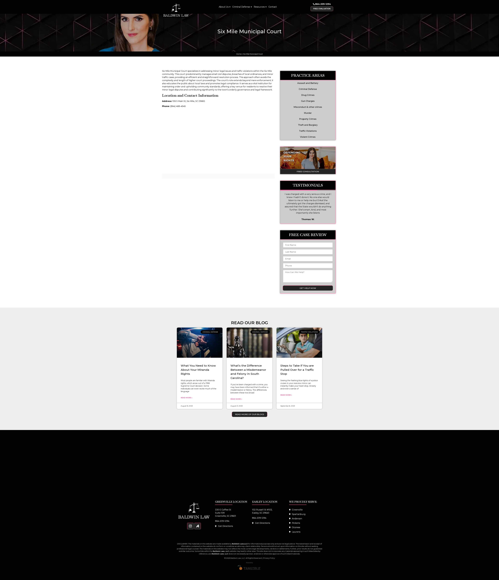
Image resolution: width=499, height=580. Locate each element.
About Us (224, 7)
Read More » (186, 398)
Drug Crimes (307, 95)
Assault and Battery (307, 83)
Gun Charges (308, 101)
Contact (272, 7)
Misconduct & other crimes (308, 107)
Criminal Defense (241, 7)
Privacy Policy (269, 558)
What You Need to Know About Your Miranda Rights (198, 369)
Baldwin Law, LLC (238, 558)
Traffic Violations (308, 131)
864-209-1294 (323, 4)
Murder (308, 113)
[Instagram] (190, 526)
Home (239, 54)
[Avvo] (197, 526)
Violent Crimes (308, 137)
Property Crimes (307, 119)
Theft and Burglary (308, 125)
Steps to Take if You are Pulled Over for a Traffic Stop (297, 369)
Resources (259, 7)
